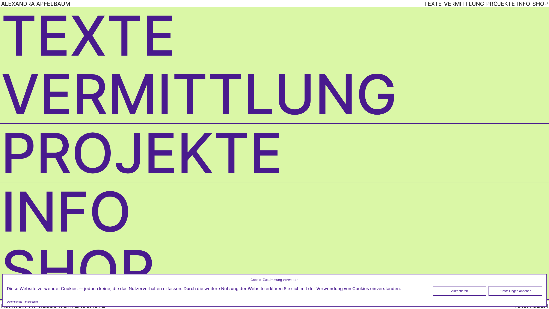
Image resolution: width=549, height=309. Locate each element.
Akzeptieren (459, 291)
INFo (66, 211)
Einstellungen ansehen (515, 291)
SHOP (78, 270)
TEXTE (88, 35)
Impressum (31, 301)
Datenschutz (14, 301)
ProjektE (141, 153)
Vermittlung (199, 94)
